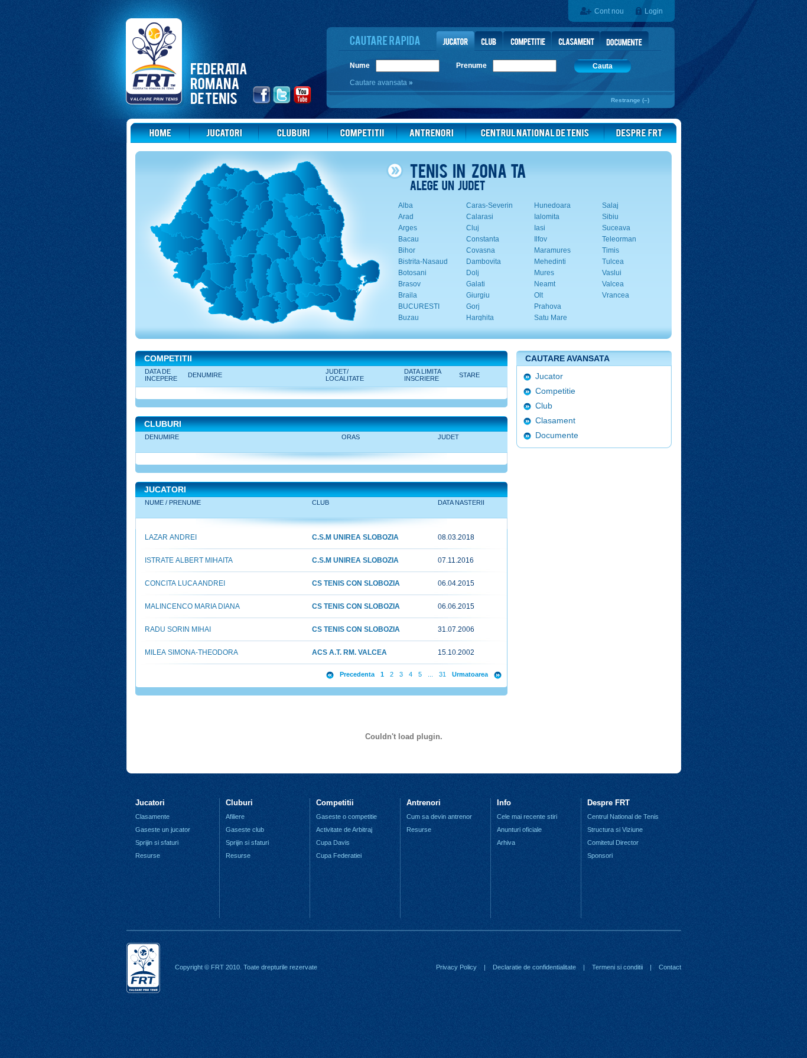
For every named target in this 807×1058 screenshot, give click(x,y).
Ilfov (540, 239)
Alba (405, 205)
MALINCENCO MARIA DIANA (192, 606)
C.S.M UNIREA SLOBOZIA (355, 537)
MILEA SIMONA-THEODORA (191, 652)
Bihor (406, 250)
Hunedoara (552, 205)
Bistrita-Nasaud (423, 261)
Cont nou (609, 11)
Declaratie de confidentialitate (534, 967)
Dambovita (483, 261)
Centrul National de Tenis (623, 816)
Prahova (547, 306)
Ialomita (546, 217)
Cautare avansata (379, 83)
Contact (670, 967)
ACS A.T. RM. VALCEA (349, 652)
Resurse (147, 855)
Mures (544, 273)
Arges (407, 228)
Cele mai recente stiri (527, 816)
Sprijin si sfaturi (156, 842)
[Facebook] (262, 102)
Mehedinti (550, 261)
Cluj (472, 228)
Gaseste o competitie (346, 816)
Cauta (603, 66)
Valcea (613, 284)
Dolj (472, 273)
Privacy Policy (456, 967)
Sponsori (600, 855)
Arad (406, 217)
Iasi (539, 228)
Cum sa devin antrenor (439, 816)
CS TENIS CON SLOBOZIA (356, 583)
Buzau (408, 318)
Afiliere (235, 816)
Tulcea (613, 261)
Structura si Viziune (615, 829)
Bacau (408, 239)
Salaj (610, 205)
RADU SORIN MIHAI (178, 629)
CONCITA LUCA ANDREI (185, 583)
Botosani (412, 273)
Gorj (473, 306)
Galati (475, 284)
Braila (407, 295)
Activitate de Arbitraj (344, 829)
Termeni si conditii (617, 967)
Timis (610, 250)
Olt (538, 295)
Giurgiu (478, 295)
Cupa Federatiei (339, 855)
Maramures (552, 250)
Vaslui (611, 273)
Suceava (616, 228)
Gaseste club (245, 829)
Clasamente (152, 816)
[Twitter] (282, 102)
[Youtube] (303, 102)
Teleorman (619, 239)
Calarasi (479, 217)
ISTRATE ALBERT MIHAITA (189, 560)
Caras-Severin (489, 205)
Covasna (480, 250)
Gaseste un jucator (162, 829)
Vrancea (615, 295)
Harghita (480, 318)
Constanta (482, 239)
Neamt (544, 284)
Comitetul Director (613, 842)
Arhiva (506, 842)
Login (654, 11)
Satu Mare (550, 318)
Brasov (409, 284)
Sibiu (610, 217)
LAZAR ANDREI (171, 537)
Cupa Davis (333, 842)
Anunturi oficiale (519, 829)
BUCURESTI (419, 306)
